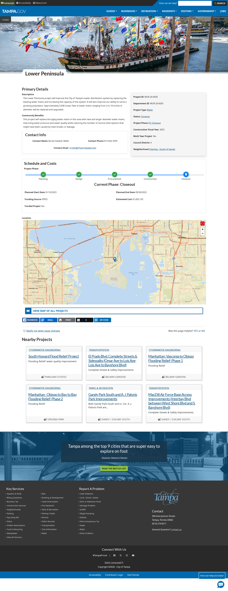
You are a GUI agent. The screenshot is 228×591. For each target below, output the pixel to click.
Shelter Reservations (16, 525)
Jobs (223, 11)
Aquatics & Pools (14, 493)
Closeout (145, 116)
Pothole (83, 517)
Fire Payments (48, 505)
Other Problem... (87, 533)
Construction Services (16, 505)
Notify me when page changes (43, 330)
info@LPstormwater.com (84, 147)
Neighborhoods (14, 509)
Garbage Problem (87, 505)
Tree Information (49, 529)
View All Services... (15, 537)
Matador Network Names (114, 457)
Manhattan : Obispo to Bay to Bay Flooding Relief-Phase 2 (52, 396)
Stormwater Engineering (45, 350)
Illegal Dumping (87, 513)
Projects (6, 19)
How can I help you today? (212, 575)
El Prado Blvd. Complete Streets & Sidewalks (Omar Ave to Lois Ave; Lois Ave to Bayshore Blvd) (112, 360)
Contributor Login (114, 574)
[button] (114, 259)
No (203, 330)
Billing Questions (14, 497)
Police (9, 521)
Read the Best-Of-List (114, 468)
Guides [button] (110, 11)
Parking (10, 513)
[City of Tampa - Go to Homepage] (14, 11)
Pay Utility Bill (13, 517)
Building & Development (52, 497)
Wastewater (12, 533)
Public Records (48, 521)
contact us (176, 529)
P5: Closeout (154, 123)
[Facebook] (114, 555)
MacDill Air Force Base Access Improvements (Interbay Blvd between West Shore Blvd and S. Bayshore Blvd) (171, 401)
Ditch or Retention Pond (90, 501)
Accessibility (95, 574)
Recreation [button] (148, 11)
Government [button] (206, 11)
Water (150, 109)
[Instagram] (127, 555)
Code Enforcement (50, 501)
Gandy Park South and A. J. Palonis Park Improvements (112, 396)
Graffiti (83, 509)
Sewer (82, 525)
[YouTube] (133, 555)
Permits (45, 517)
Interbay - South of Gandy (162, 149)
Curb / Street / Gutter (89, 497)
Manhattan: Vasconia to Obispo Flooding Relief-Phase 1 (171, 358)
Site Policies (133, 574)
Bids (44, 493)
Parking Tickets (48, 513)
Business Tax (12, 501)
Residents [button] (168, 11)
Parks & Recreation (101, 388)
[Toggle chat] (220, 584)
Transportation (99, 350)
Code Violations (86, 493)
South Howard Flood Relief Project (53, 356)
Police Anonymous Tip (89, 521)
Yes (196, 330)
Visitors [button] (186, 11)
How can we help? (168, 3)
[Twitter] (120, 555)
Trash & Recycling (15, 529)
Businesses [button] (128, 11)
